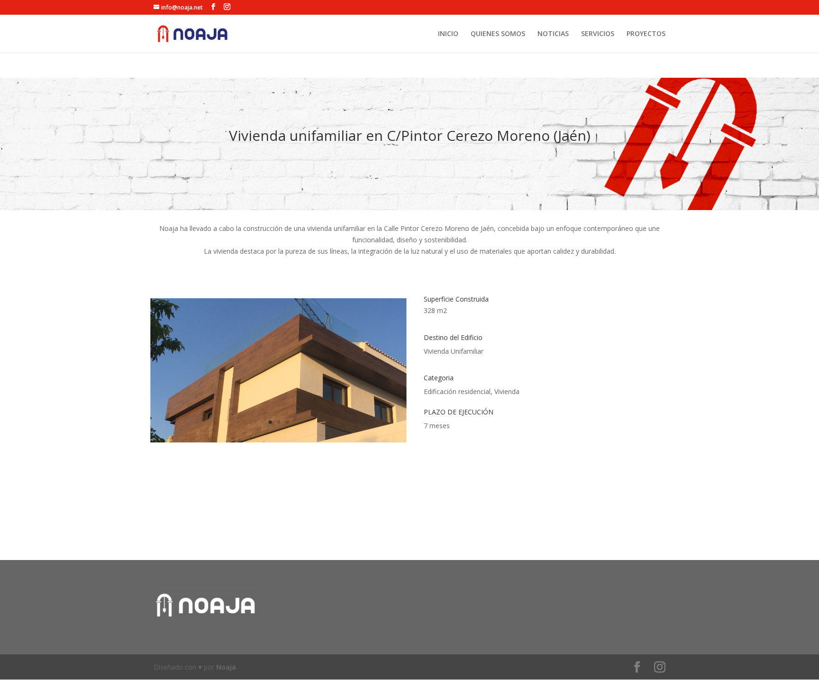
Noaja (226, 666)
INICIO (448, 34)
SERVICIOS (597, 34)
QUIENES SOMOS (498, 34)
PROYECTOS (646, 34)
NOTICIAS (553, 34)
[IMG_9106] (278, 442)
